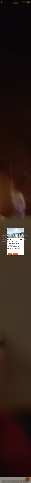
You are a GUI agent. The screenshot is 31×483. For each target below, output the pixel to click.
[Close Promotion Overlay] (22, 229)
